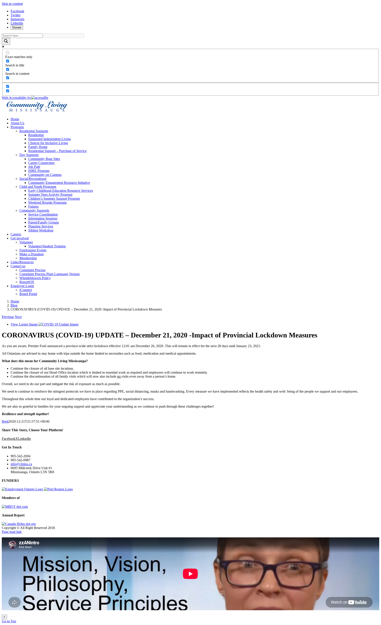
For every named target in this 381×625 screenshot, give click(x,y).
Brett (5, 421)
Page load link (12, 532)
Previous (8, 317)
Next (18, 317)
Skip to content (12, 4)
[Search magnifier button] (6, 41)
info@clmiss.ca (21, 464)
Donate (16, 27)
